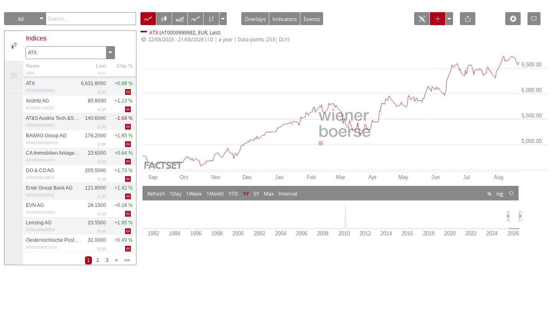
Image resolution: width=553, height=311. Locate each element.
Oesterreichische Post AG (53, 243)
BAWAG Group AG (46, 139)
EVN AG (40, 208)
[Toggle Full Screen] (534, 18)
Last (101, 66)
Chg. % (125, 66)
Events (312, 19)
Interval (288, 193)
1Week (194, 193)
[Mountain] (180, 21)
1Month (215, 193)
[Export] (467, 21)
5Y (256, 193)
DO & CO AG (40, 174)
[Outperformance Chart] (195, 21)
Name (33, 66)
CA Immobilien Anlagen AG (53, 156)
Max (269, 193)
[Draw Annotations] (422, 21)
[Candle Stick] (164, 21)
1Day (175, 193)
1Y (246, 193)
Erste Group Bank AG (49, 191)
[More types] (223, 20)
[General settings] (513, 21)
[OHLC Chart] (211, 21)
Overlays (255, 19)
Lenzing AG (40, 226)
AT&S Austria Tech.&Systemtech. (53, 121)
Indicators (284, 19)
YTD (233, 193)
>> (127, 260)
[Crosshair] (437, 21)
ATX (32, 52)
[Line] (148, 21)
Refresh (156, 193)
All (20, 19)
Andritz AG (40, 104)
